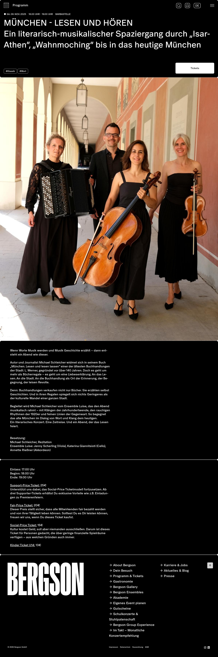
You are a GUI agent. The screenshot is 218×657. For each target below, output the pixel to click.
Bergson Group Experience (133, 624)
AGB (147, 647)
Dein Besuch (122, 570)
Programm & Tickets (127, 575)
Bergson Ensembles (127, 592)
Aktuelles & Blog (176, 570)
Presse (168, 575)
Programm (20, 5)
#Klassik (10, 71)
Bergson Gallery (125, 586)
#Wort (23, 71)
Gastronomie (122, 581)
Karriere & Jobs (175, 565)
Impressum (113, 647)
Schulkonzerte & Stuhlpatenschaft (123, 616)
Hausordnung (137, 647)
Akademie (120, 597)
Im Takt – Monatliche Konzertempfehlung (126, 633)
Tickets (195, 68)
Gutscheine (121, 608)
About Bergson (124, 565)
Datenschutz (125, 647)
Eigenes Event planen (129, 602)
